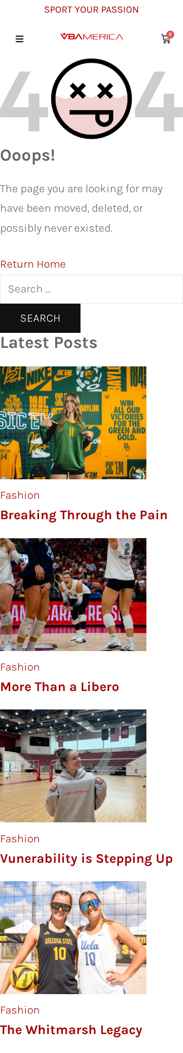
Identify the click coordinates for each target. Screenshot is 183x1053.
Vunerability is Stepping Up (86, 858)
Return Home (33, 264)
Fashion (20, 495)
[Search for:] (91, 288)
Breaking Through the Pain (84, 515)
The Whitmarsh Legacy (71, 1029)
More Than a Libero (59, 686)
